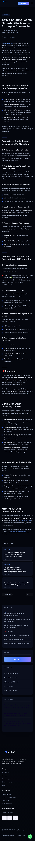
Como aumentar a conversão (13, 640)
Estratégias (8, 678)
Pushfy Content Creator (10, 32)
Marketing (6, 15)
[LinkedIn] (9, 818)
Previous (8, 594)
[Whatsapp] (30, 836)
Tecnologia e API (10, 691)
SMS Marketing (8, 43)
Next (28, 594)
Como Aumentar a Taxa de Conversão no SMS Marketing (16, 626)
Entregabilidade (10, 673)
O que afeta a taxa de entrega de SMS (16, 635)
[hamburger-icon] (32, 3)
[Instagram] (15, 818)
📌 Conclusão (8, 631)
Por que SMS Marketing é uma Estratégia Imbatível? (14, 614)
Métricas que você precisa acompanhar (17, 644)
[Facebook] (4, 818)
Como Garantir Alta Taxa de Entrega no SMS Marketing (17, 620)
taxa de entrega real (25, 520)
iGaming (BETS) (10, 682)
